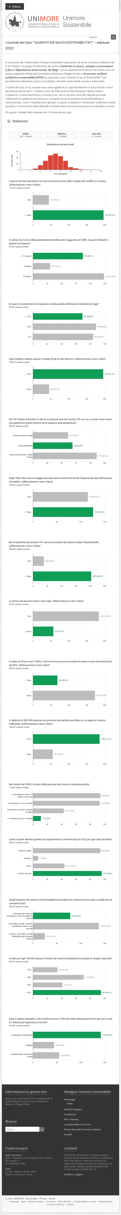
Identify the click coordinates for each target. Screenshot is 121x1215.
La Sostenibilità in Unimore (77, 1124)
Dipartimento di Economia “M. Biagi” (37, 70)
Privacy (43, 1198)
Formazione (70, 1114)
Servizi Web (31, 1198)
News (70, 1103)
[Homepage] (76, 14)
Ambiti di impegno (73, 1109)
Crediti (52, 1198)
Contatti (68, 1134)
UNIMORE (18, 1198)
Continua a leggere (73, 1174)
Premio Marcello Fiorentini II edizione (82, 1129)
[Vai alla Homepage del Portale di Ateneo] (32, 14)
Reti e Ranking (71, 1119)
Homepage (69, 1099)
